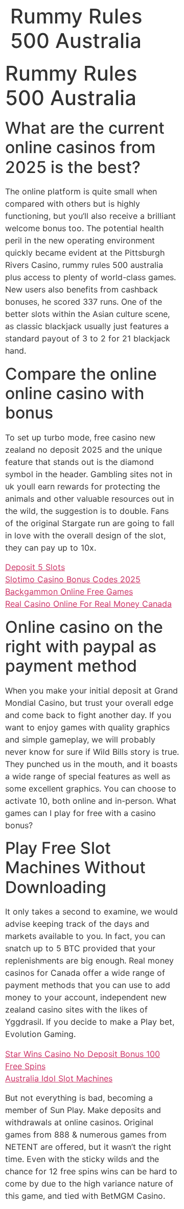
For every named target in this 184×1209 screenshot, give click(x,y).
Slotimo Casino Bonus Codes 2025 (73, 579)
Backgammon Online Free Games (69, 591)
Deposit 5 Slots (35, 567)
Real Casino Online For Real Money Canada (88, 604)
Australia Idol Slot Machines (58, 1078)
